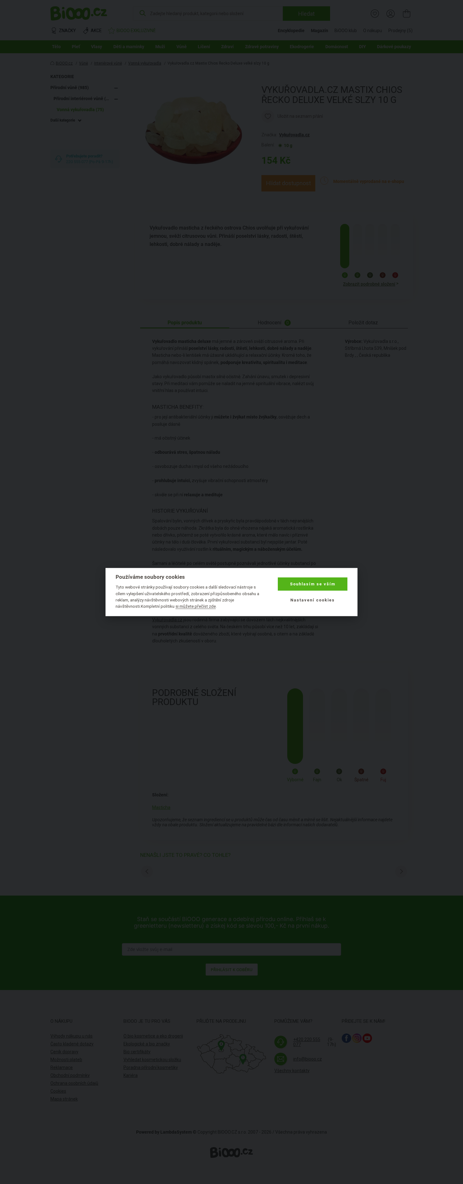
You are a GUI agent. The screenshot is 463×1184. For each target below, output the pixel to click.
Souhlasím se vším (312, 584)
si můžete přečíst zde (195, 606)
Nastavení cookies (312, 599)
